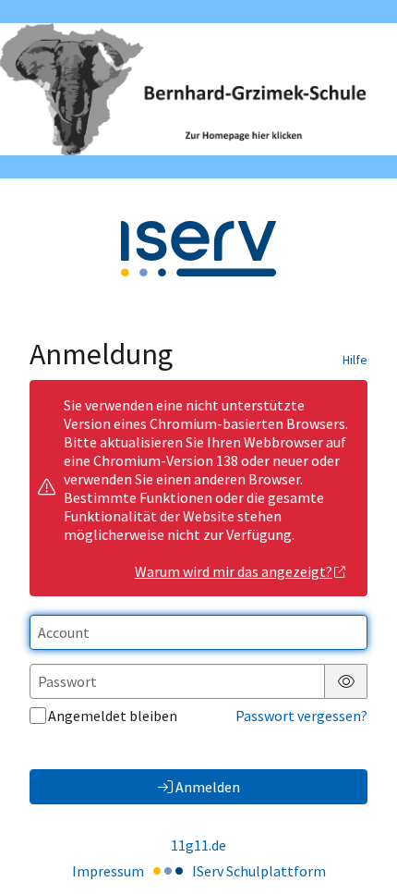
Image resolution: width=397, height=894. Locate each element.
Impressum (108, 871)
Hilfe (355, 359)
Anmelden (207, 787)
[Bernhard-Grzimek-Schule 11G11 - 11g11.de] (198, 89)
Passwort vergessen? (301, 715)
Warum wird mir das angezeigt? (233, 571)
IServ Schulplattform (259, 871)
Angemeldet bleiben (112, 715)
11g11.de (198, 845)
